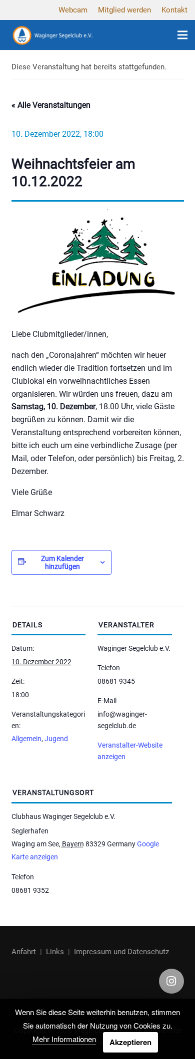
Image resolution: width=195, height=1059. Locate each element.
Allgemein (27, 739)
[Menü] (183, 34)
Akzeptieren (131, 1042)
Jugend (56, 739)
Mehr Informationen (64, 1039)
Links (55, 951)
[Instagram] (171, 981)
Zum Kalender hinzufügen (62, 562)
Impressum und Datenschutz (121, 951)
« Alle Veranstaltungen (51, 105)
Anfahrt (24, 951)
